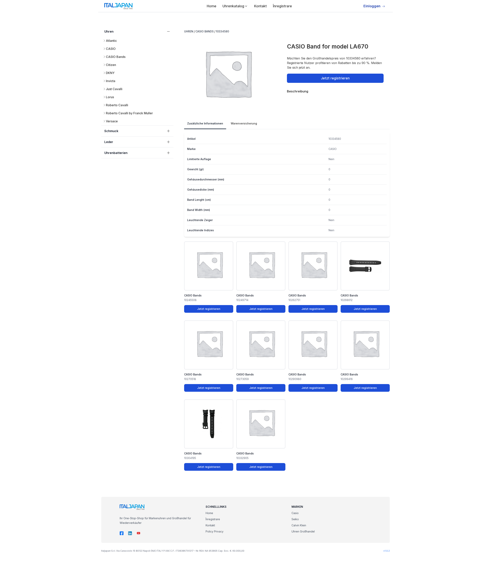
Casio (295, 513)
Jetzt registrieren (335, 78)
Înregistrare (282, 6)
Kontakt (260, 6)
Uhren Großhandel (303, 531)
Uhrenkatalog (233, 6)
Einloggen (372, 6)
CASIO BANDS (204, 31)
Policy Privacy (214, 531)
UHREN (188, 31)
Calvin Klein (299, 525)
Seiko (295, 519)
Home (211, 6)
